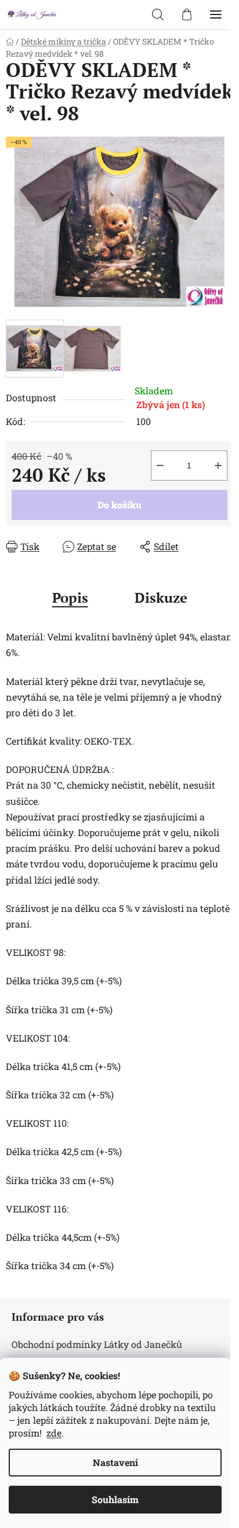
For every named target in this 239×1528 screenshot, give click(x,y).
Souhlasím (115, 1499)
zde (53, 1433)
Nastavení (115, 1462)
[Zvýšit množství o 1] (218, 465)
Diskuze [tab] (161, 597)
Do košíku (119, 505)
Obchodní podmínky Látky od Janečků (97, 1344)
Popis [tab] (70, 597)
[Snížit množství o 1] (160, 465)
